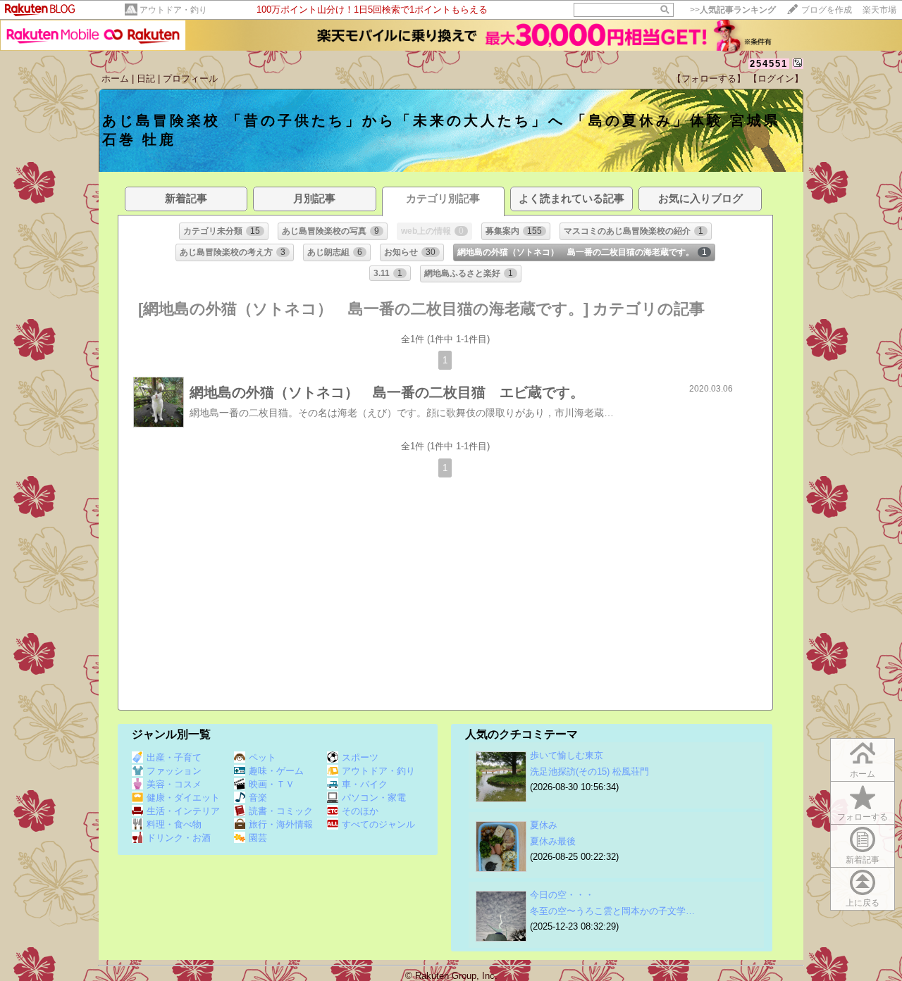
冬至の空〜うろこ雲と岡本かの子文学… (612, 911)
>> (733, 10)
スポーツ (360, 757)
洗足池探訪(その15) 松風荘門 (589, 771)
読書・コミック (281, 811)
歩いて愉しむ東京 (566, 755)
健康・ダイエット (183, 797)
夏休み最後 (553, 841)
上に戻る (862, 903)
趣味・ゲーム (276, 771)
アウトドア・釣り (173, 10)
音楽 (258, 797)
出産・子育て (174, 757)
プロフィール (190, 78)
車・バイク (365, 784)
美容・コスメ (174, 784)
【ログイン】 (775, 78)
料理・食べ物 (174, 824)
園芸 (258, 837)
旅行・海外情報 (281, 824)
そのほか (360, 811)
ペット (262, 757)
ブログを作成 (826, 10)
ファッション (174, 771)
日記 (146, 78)
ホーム (115, 78)
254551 (769, 63)
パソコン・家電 (374, 797)
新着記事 (862, 860)
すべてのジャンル (378, 824)
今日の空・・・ (562, 894)
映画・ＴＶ (272, 784)
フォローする (862, 817)
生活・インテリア (183, 811)
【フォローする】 (709, 78)
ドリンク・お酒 (179, 837)
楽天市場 (879, 10)
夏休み (543, 825)
